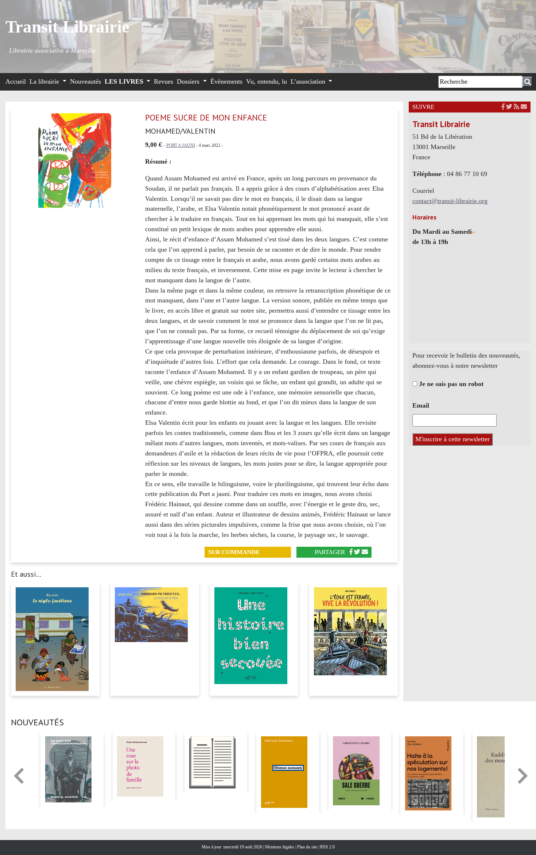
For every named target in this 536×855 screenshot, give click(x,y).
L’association (309, 81)
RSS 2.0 (327, 847)
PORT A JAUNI (180, 145)
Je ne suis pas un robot (450, 384)
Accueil (15, 81)
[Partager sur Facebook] (351, 552)
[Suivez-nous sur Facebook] (503, 106)
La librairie (45, 81)
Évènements (226, 81)
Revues (163, 81)
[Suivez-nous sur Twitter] (509, 106)
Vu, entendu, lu (266, 81)
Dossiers (189, 81)
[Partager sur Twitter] (357, 552)
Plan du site (307, 847)
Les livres (125, 81)
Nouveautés (85, 81)
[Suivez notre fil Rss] (516, 106)
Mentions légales (280, 847)
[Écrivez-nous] (365, 552)
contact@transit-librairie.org (450, 201)
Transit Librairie (67, 26)
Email (420, 405)
